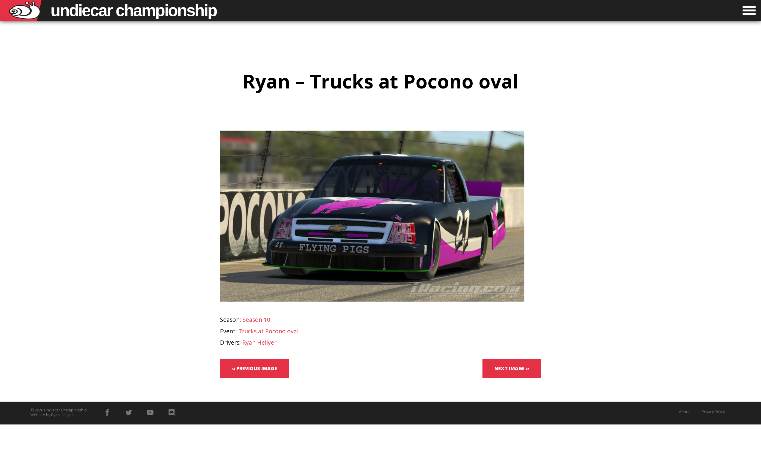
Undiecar (134, 10)
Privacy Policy (713, 411)
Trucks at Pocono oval (268, 331)
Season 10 (256, 320)
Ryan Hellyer (259, 342)
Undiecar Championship (65, 410)
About (684, 411)
